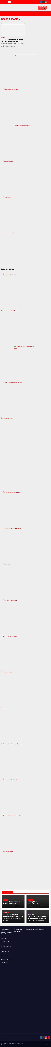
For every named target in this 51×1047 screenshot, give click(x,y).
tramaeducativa (40, 920)
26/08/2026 (7, 905)
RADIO (42, 1044)
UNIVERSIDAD (6, 912)
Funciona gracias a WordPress (7, 1043)
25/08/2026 (7, 918)
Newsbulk (19, 1043)
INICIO (39, 1044)
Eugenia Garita (15, 905)
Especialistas (31, 914)
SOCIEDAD (3, 37)
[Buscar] (49, 14)
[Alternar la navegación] (25, 14)
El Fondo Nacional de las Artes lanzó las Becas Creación (12, 40)
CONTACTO (47, 1044)
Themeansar (3, 1044)
